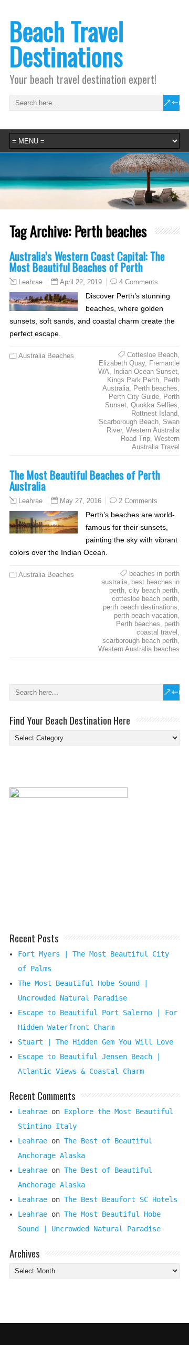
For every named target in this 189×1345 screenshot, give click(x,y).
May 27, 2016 (80, 501)
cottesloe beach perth (144, 599)
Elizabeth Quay (122, 363)
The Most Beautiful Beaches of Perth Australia (84, 480)
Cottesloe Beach (152, 355)
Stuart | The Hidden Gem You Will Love (95, 1042)
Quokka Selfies (154, 405)
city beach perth (153, 590)
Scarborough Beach (129, 422)
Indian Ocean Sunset (145, 371)
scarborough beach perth (139, 640)
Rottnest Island (154, 413)
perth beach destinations (140, 607)
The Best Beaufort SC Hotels (120, 1199)
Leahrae (30, 282)
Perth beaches (155, 388)
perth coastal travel (158, 628)
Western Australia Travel (156, 443)
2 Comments (138, 501)
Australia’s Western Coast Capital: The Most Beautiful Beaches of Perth (87, 261)
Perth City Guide (134, 397)
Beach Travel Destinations (66, 43)
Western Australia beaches (139, 649)
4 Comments (138, 282)
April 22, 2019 (81, 282)
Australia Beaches (46, 356)
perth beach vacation (145, 615)
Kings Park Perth (133, 380)
